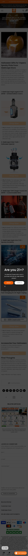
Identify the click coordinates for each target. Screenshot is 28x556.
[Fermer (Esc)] (5, 286)
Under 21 (19, 283)
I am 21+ (8, 283)
